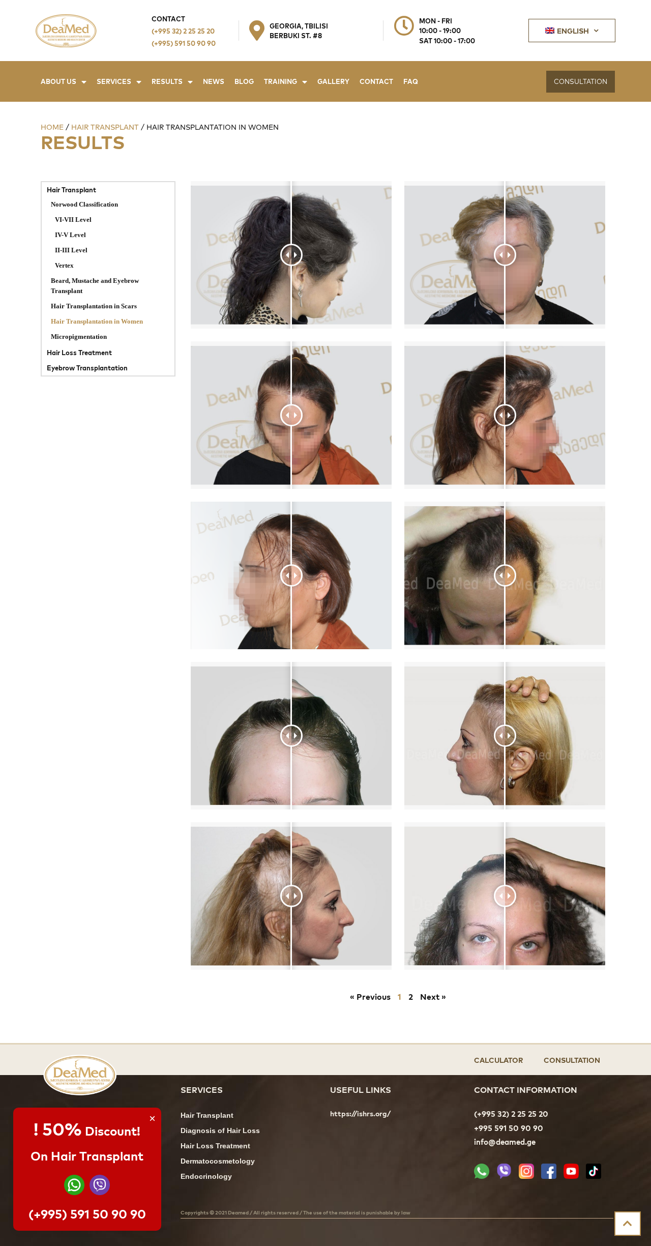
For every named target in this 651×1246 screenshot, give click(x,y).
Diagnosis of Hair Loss (220, 1131)
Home (52, 127)
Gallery (333, 81)
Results (167, 81)
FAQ (410, 81)
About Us (58, 81)
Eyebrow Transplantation (87, 367)
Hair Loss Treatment (79, 352)
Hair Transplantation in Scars (94, 307)
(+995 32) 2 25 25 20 (183, 30)
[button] (580, 82)
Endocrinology (206, 1177)
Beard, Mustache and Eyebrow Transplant (95, 286)
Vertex (64, 266)
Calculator (498, 1059)
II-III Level (71, 251)
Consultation (572, 1059)
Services (114, 81)
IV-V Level (70, 236)
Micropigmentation (79, 337)
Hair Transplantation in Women (97, 322)
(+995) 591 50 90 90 (184, 43)
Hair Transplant (105, 127)
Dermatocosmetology (218, 1161)
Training (280, 81)
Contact (376, 81)
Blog (244, 81)
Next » (433, 996)
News (213, 81)
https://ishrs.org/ (360, 1113)
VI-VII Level (73, 220)
